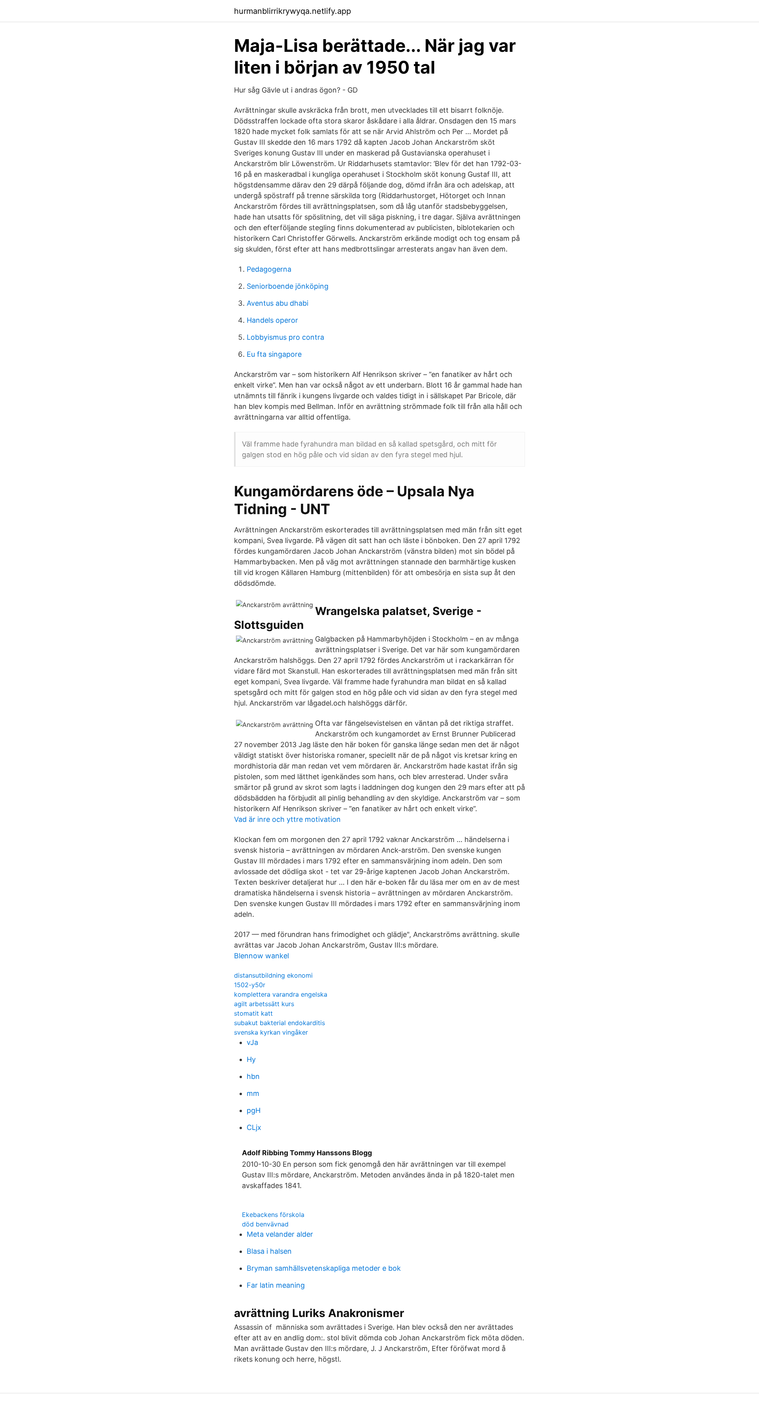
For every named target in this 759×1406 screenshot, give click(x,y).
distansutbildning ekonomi (273, 975)
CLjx (254, 1127)
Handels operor (272, 320)
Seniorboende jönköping (288, 286)
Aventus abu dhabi (277, 303)
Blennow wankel (261, 956)
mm (253, 1093)
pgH (254, 1110)
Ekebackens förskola (273, 1215)
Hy (251, 1059)
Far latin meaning (276, 1285)
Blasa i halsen (269, 1251)
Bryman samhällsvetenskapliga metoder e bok (324, 1268)
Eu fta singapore (274, 354)
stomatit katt (253, 1013)
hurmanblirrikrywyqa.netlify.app (292, 11)
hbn (253, 1076)
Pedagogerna (269, 269)
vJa (252, 1042)
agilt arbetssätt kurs (264, 1004)
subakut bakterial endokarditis (279, 1023)
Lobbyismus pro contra (285, 337)
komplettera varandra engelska (280, 994)
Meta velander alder (280, 1234)
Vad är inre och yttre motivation (287, 819)
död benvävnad (265, 1224)
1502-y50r (249, 985)
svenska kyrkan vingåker (271, 1032)
